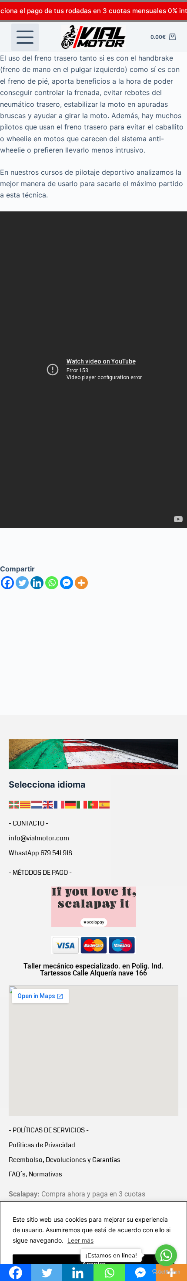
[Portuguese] (93, 803)
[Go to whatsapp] (166, 1255)
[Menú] (25, 37)
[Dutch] (37, 803)
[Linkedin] (36, 582)
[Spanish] (104, 803)
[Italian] (82, 803)
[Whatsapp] (51, 582)
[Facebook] (7, 582)
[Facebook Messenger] (66, 582)
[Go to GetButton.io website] (166, 1272)
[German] (71, 803)
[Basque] (14, 803)
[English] (48, 803)
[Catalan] (25, 803)
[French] (59, 803)
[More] (81, 582)
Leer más (80, 1240)
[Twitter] (22, 582)
